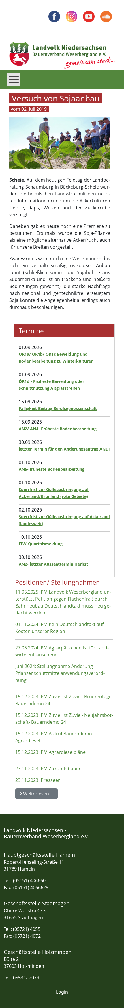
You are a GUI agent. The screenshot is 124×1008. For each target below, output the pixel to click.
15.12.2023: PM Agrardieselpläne (50, 752)
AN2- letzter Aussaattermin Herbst (53, 564)
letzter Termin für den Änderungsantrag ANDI (64, 449)
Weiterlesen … (38, 794)
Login (62, 992)
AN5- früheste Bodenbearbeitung (51, 469)
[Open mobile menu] (13, 79)
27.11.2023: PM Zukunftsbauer (48, 768)
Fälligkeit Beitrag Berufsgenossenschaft (58, 408)
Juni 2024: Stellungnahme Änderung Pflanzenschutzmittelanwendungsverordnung (60, 673)
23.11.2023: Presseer (37, 780)
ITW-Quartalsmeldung (41, 544)
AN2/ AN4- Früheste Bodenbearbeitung (58, 428)
